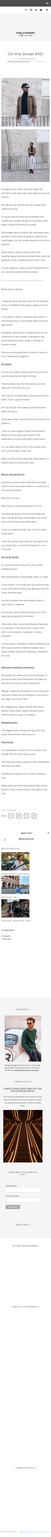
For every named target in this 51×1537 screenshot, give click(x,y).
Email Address (11, 1186)
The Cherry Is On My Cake (37, 1532)
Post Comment (38, 61)
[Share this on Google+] (26, 816)
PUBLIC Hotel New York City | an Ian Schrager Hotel (23, 1090)
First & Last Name (12, 1196)
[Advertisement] (25, 1375)
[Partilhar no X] (18, 816)
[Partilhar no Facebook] (11, 816)
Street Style (11, 810)
